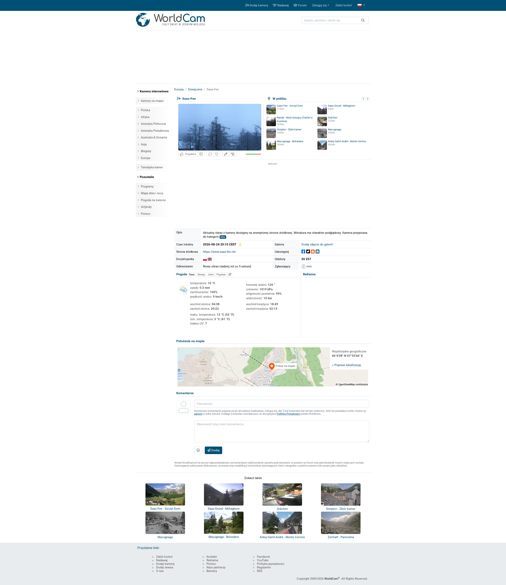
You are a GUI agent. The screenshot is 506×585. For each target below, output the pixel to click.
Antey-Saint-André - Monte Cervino (347, 141)
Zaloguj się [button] (319, 5)
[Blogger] (313, 251)
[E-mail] (317, 251)
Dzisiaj (201, 274)
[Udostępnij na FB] (303, 251)
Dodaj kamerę (258, 5)
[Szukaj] (363, 20)
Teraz (191, 274)
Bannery (212, 571)
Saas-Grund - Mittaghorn (341, 105)
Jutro (211, 274)
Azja (144, 144)
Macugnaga (334, 129)
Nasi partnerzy (216, 567)
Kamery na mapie (152, 101)
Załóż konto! (343, 5)
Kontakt (212, 556)
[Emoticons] (198, 450)
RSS (259, 571)
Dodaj (215, 450)
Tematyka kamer (152, 167)
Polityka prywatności (270, 564)
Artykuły (146, 207)
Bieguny (146, 151)
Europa (145, 158)
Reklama (212, 560)
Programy (147, 186)
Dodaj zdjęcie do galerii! (317, 244)
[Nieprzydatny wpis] (201, 154)
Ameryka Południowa (155, 131)
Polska (145, 110)
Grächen (332, 117)
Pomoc (145, 214)
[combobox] (335, 20)
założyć (198, 413)
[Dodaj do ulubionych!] (216, 154)
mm (309, 266)
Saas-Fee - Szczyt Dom (290, 105)
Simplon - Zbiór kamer (289, 129)
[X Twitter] (308, 251)
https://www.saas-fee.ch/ (219, 252)
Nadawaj (283, 5)
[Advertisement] (273, 193)
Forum (302, 5)
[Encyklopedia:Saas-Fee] (205, 259)
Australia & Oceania (154, 137)
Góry (222, 237)
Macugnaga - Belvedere (290, 141)
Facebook (263, 556)
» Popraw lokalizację (346, 365)
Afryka (145, 117)
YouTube (262, 560)
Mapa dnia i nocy (152, 193)
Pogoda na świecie (153, 200)
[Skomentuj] (210, 154)
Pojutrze (221, 274)
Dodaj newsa (164, 567)
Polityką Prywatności (288, 413)
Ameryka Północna (153, 124)
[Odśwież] (230, 274)
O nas (160, 571)
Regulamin (264, 567)
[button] (361, 5)
